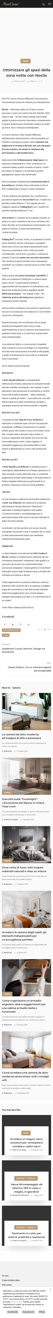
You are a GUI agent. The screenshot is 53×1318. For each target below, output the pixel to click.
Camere (25, 61)
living (5, 635)
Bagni (26, 1132)
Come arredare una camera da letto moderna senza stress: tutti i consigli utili (25, 1076)
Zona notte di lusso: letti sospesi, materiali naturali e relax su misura (24, 869)
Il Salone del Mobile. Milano (11, 1280)
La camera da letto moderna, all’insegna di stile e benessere (21, 736)
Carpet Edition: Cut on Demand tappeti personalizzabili (29, 669)
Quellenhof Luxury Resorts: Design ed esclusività (23, 650)
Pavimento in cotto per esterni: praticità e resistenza (26, 1235)
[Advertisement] (26, 37)
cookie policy (16, 1302)
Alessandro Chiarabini (20, 1195)
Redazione (8, 751)
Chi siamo (5, 1275)
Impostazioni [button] (28, 1312)
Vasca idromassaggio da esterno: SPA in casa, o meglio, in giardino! (26, 1188)
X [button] (50, 1289)
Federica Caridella (11, 819)
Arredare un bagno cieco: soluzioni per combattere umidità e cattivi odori (26, 1143)
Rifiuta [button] (42, 1312)
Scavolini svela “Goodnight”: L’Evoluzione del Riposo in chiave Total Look (23, 803)
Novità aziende (7, 1284)
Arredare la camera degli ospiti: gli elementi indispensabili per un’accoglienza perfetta (24, 936)
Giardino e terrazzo (26, 1178)
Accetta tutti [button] (12, 1312)
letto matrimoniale (11, 630)
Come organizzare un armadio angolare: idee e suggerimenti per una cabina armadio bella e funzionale (24, 1006)
